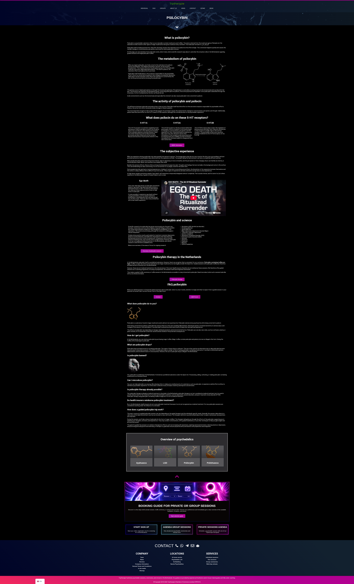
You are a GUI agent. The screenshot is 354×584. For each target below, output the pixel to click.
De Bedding (177, 562)
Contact (193, 8)
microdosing (147, 384)
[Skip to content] (177, 27)
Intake (203, 8)
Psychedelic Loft (177, 559)
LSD (165, 463)
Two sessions (212, 559)
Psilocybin (189, 463)
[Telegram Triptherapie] (187, 545)
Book (211, 8)
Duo (154, 8)
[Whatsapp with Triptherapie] (182, 545)
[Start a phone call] (176, 545)
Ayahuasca (141, 463)
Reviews (142, 562)
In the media (142, 568)
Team (142, 557)
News (183, 8)
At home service (177, 557)
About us (173, 8)
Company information (142, 564)
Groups (163, 8)
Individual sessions (212, 557)
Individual (144, 8)
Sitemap (142, 570)
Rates (142, 559)
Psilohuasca (212, 463)
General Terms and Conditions (142, 566)
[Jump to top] (177, 476)
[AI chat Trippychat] (197, 545)
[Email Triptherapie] (192, 545)
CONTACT (164, 546)
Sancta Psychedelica (177, 564)
